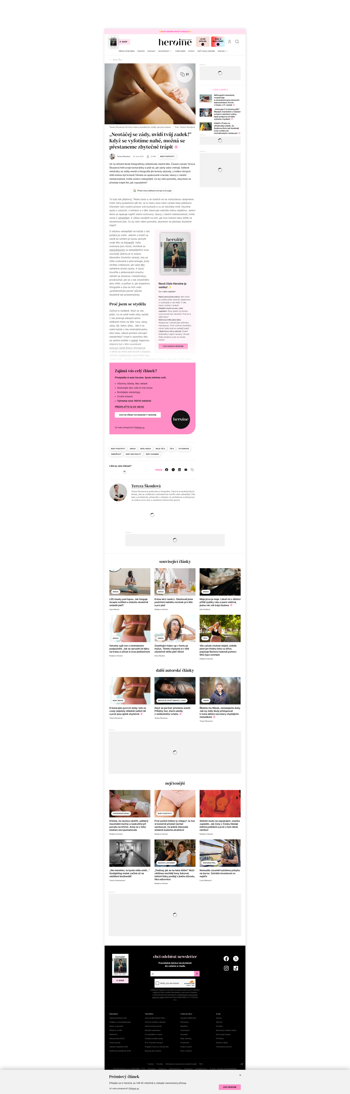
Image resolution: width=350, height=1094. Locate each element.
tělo (143, 265)
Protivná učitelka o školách (155, 1022)
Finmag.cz (152, 1069)
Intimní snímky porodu (153, 1026)
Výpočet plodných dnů (118, 1018)
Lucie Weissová (206, 880)
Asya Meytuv (114, 609)
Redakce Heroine (161, 609)
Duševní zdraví (186, 1047)
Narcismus (184, 1022)
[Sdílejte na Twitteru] (173, 469)
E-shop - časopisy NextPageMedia (223, 1069)
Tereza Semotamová (117, 880)
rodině (134, 340)
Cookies (151, 1064)
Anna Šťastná (159, 656)
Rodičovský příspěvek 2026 (120, 1051)
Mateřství (184, 1026)
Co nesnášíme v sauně (153, 1034)
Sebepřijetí (116, 454)
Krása (133, 449)
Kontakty (219, 1026)
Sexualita (184, 1034)
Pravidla (160, 1064)
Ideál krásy (145, 449)
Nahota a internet (166, 863)
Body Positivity (165, 813)
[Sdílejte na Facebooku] (166, 469)
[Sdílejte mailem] (185, 469)
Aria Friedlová (205, 609)
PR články (220, 1038)
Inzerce (219, 1018)
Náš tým (219, 1022)
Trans (206, 700)
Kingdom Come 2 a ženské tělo (157, 1047)
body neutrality (133, 454)
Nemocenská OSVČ (117, 1038)
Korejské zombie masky (154, 1038)
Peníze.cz (162, 1069)
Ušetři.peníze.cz (175, 1069)
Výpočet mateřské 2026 (118, 1047)
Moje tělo (160, 449)
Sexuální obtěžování (188, 1018)
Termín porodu (114, 1043)
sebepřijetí (123, 218)
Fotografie (184, 449)
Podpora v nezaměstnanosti (120, 1022)
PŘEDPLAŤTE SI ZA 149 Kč (129, 406)
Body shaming (152, 454)
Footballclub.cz (201, 1069)
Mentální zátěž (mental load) (172, 700)
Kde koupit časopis (223, 1034)
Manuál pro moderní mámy (226, 1030)
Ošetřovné (113, 1034)
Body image (118, 700)
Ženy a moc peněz (218, 40)
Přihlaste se (139, 427)
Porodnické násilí (121, 813)
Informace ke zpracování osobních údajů (181, 1064)
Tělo (172, 449)
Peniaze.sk (188, 1069)
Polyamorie (184, 1043)
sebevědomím (117, 250)
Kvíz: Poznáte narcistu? (154, 1043)
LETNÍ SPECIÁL (203, 40)
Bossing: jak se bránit (153, 1051)
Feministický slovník (224, 1047)
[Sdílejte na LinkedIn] (179, 469)
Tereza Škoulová (146, 486)
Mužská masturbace (153, 1030)
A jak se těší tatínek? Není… (155, 1018)
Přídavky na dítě (115, 1030)
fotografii (129, 242)
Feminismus (184, 1030)
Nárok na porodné (116, 1026)
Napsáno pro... (209, 863)
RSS (201, 1064)
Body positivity (167, 156)
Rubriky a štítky (222, 1043)
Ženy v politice (186, 1051)
